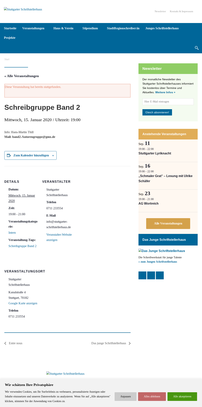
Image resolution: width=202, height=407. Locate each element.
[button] (196, 47)
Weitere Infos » (165, 92)
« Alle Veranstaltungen (21, 76)
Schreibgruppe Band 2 (22, 246)
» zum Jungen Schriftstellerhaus (157, 261)
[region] (101, 393)
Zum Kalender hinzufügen (31, 155)
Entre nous (15, 343)
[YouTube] (160, 275)
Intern (12, 232)
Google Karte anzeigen (22, 303)
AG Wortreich (148, 203)
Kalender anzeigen (168, 223)
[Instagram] (151, 275)
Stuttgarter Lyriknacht (154, 153)
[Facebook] (142, 275)
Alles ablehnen (152, 396)
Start (6, 59)
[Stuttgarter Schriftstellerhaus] (65, 373)
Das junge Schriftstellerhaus (109, 343)
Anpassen (125, 396)
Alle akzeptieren (182, 396)
